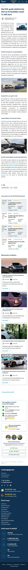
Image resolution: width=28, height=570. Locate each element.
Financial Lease (5, 507)
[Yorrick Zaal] (14, 437)
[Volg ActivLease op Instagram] (8, 485)
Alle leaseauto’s (5, 522)
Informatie (7, 4)
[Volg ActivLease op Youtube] (11, 485)
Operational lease (5, 505)
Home (2, 4)
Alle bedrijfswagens (6, 524)
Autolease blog (13, 4)
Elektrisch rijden (5, 187)
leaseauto (8, 380)
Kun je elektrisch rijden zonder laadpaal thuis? (13, 341)
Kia (5, 29)
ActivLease (3, 504)
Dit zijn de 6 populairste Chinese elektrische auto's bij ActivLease (13, 276)
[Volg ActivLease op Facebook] (5, 485)
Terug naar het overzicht (8, 392)
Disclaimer (9, 564)
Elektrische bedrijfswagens (7, 520)
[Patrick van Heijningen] (8, 437)
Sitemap (23, 564)
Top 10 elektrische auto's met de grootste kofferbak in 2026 (12, 309)
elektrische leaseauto (13, 164)
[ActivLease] (3, 2)
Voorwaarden (16, 564)
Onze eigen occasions (6, 513)
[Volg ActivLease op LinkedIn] (2, 485)
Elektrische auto (5, 517)
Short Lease (4, 509)
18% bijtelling (4, 518)
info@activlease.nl (7, 482)
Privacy (3, 564)
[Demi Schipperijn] (19, 437)
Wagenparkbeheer (5, 515)
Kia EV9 (13, 165)
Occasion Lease (5, 511)
